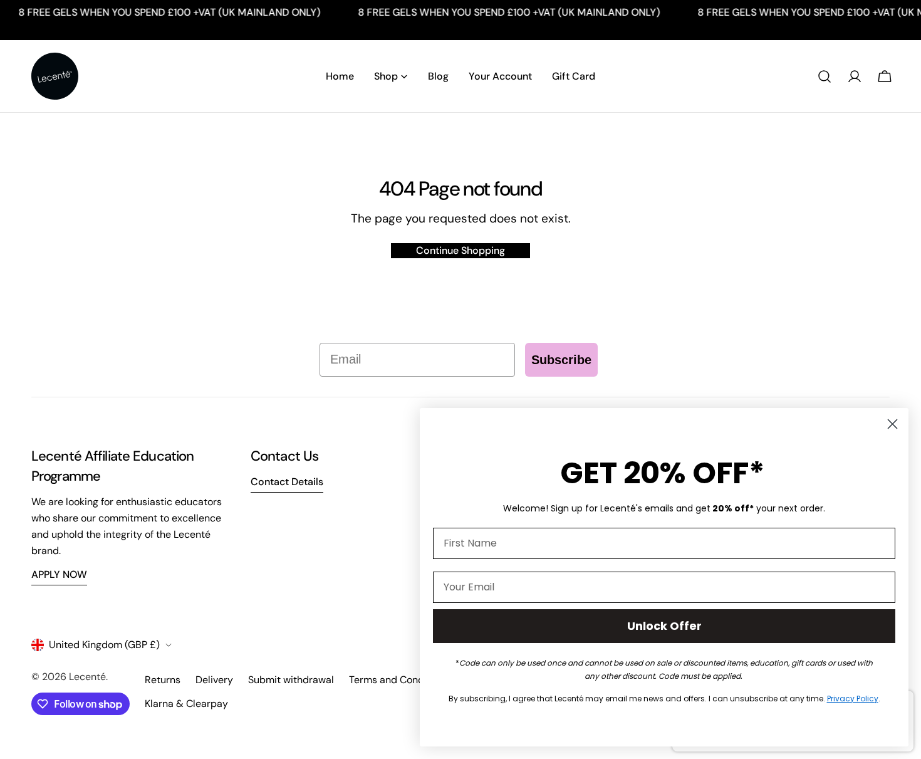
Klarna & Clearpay (186, 703)
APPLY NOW (59, 574)
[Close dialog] (892, 424)
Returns (162, 679)
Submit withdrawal (291, 679)
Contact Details (287, 481)
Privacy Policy (852, 698)
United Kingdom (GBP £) (104, 644)
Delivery (214, 679)
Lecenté (87, 676)
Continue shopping (460, 250)
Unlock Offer (664, 626)
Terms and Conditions (399, 679)
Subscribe (561, 360)
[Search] (824, 76)
